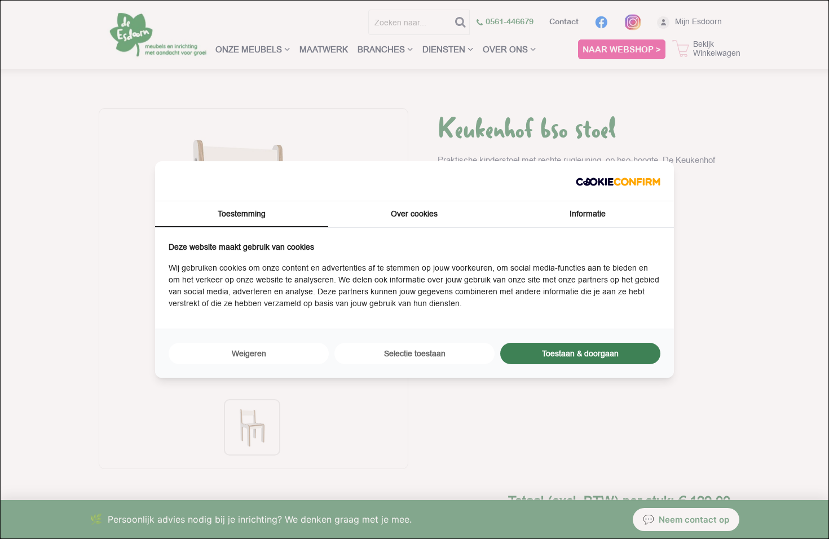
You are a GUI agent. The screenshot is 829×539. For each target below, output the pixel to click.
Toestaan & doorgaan (580, 353)
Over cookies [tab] (414, 213)
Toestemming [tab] (242, 213)
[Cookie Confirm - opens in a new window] (618, 181)
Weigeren (249, 353)
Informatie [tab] (588, 213)
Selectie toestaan (415, 353)
